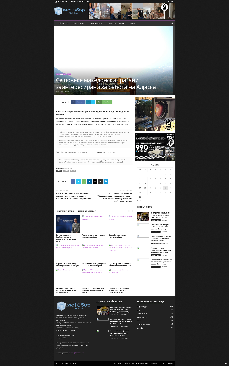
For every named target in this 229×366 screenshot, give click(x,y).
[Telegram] (106, 181)
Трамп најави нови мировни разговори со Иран (93, 236)
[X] (78, 181)
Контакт (122, 23)
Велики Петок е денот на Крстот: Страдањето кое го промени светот (66, 290)
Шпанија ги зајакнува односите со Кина (117, 236)
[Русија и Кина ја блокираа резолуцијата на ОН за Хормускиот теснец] (121, 278)
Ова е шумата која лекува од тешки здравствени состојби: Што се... (161, 238)
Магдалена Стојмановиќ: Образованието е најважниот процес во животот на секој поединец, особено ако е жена (114, 197)
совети (139, 321)
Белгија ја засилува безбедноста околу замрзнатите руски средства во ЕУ (67, 238)
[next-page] (131, 211)
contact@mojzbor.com (76, 353)
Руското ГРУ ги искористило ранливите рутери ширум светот (93, 290)
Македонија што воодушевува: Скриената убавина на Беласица (161, 250)
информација (63, 23)
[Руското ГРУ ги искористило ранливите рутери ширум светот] (94, 278)
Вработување (67, 168)
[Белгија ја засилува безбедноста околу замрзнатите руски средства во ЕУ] (68, 224)
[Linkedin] (89, 181)
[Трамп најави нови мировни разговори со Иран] (94, 224)
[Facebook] (168, 1)
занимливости (142, 317)
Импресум (112, 23)
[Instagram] (172, 1)
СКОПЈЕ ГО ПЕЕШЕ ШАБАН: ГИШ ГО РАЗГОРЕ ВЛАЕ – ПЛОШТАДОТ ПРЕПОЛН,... (161, 215)
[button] (171, 23)
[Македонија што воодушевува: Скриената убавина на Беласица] (143, 251)
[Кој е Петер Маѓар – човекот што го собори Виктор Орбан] (121, 253)
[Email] (95, 181)
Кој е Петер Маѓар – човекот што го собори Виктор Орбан (120, 265)
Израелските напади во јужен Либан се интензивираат (94, 265)
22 (165, 188)
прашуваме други (95, 23)
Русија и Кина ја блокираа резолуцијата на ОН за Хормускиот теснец (119, 290)
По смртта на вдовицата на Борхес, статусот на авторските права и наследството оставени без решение (73, 196)
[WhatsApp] (84, 181)
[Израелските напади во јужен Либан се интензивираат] (94, 253)
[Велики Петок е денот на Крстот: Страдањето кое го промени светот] (68, 278)
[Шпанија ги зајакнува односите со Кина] (121, 224)
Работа (72, 170)
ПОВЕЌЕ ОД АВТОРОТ (87, 211)
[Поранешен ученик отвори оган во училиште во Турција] (68, 253)
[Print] (100, 181)
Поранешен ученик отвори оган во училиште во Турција (67, 265)
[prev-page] (128, 211)
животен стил (78, 23)
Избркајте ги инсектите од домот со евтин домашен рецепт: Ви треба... (161, 262)
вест (69, 74)
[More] (114, 102)
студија (140, 328)
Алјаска (66, 170)
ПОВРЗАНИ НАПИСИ (66, 211)
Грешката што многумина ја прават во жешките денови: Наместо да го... (161, 227)
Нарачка (132, 23)
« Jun (139, 200)
